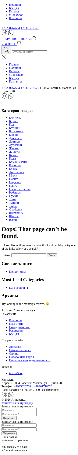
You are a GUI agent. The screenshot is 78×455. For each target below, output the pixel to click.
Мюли (13, 175)
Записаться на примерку (17, 403)
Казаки (13, 155)
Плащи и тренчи (19, 189)
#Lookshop (16, 74)
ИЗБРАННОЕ (11, 38)
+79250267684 (11, 28)
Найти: (6, 255)
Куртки (14, 168)
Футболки (15, 209)
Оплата (14, 353)
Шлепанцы (16, 212)
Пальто (13, 178)
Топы (12, 199)
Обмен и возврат (20, 350)
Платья (13, 185)
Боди (12, 124)
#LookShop (16, 14)
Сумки (13, 195)
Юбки (13, 219)
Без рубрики (17, 287)
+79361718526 (30, 28)
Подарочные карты (21, 357)
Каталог (14, 11)
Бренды (14, 8)
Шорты (14, 216)
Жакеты (14, 148)
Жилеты (14, 151)
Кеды (12, 158)
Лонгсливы (16, 172)
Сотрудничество (19, 327)
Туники (14, 202)
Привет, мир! (17, 271)
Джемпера (15, 138)
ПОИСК (27, 38)
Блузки (13, 121)
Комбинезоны (18, 161)
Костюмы (15, 165)
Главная (14, 64)
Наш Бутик (16, 323)
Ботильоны (16, 131)
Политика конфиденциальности (30, 360)
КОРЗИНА (9, 44)
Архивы (7, 310)
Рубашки (15, 192)
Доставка (15, 346)
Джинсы (14, 141)
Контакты (15, 18)
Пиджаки (15, 182)
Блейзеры (15, 117)
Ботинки (14, 128)
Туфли (13, 206)
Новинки (15, 4)
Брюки (13, 134)
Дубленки (15, 145)
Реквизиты (16, 330)
